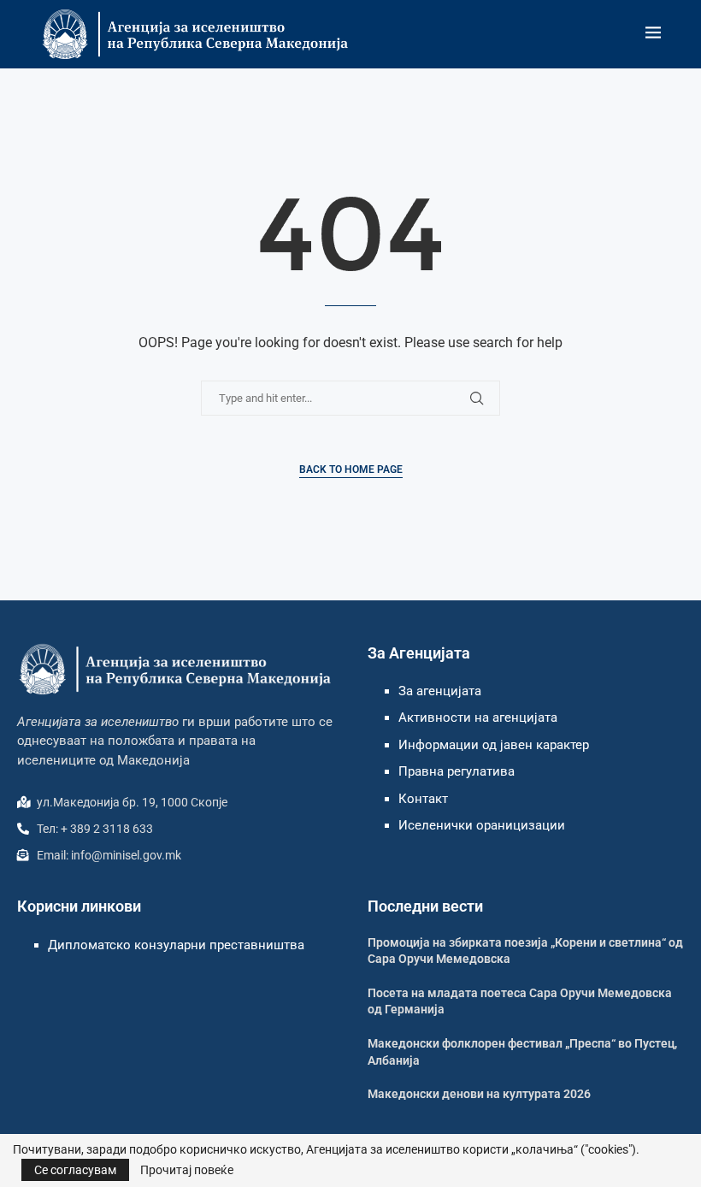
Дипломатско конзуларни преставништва (176, 945)
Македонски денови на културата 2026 (479, 1094)
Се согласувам (75, 1170)
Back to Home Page (351, 469)
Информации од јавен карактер (493, 745)
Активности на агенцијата (477, 717)
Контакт (423, 798)
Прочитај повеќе (186, 1170)
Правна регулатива (456, 771)
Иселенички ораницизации (481, 825)
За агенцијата (439, 691)
